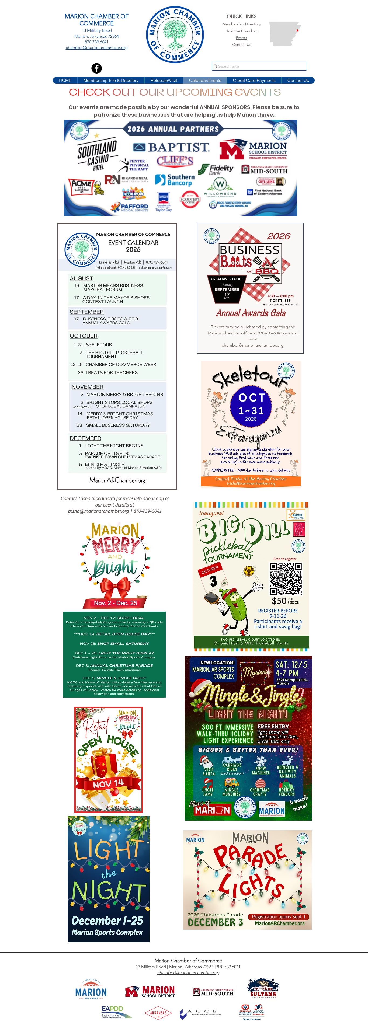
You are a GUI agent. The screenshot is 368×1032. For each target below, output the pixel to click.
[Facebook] (96, 68)
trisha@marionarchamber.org (98, 511)
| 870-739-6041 (145, 511)
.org (215, 972)
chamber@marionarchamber (184, 972)
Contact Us (241, 44)
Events (241, 37)
